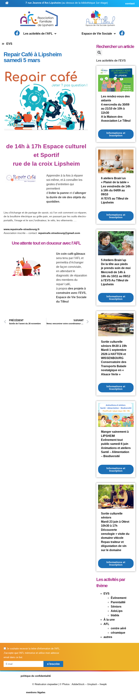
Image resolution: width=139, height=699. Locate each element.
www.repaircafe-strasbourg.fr (21, 229)
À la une (109, 619)
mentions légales (35, 692)
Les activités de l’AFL (38, 33)
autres (108, 637)
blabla (115, 615)
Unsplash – (93, 684)
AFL (106, 623)
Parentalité (118, 602)
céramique (118, 632)
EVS (9, 43)
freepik (103, 684)
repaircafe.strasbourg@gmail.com (59, 233)
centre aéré (118, 628)
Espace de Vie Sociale (97, 33)
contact (130, 3)
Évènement (118, 597)
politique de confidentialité (36, 676)
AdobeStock (78, 684)
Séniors (116, 606)
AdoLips (117, 610)
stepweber (52, 684)
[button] (99, 53)
